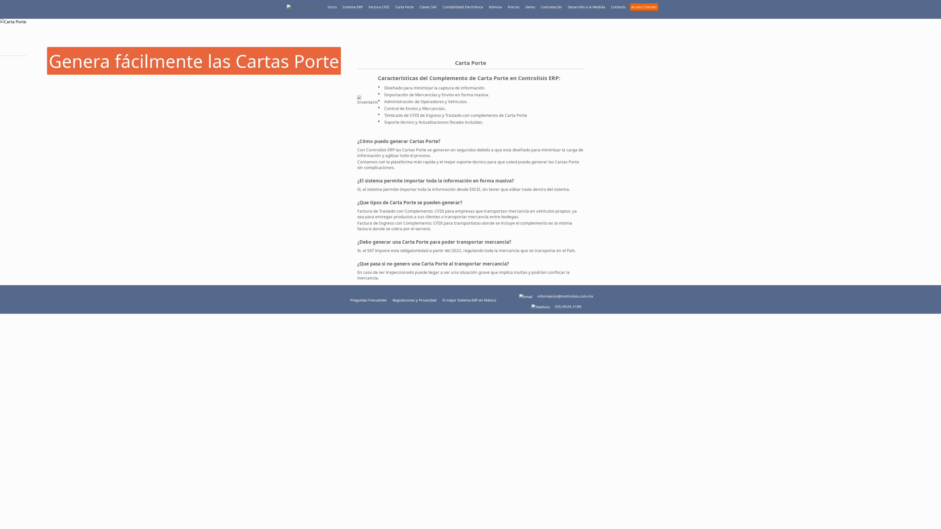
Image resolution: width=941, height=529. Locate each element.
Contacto (618, 7)
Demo (530, 7)
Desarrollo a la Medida (586, 7)
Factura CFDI (379, 7)
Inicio (332, 7)
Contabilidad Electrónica (463, 7)
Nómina (495, 7)
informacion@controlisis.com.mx (565, 296)
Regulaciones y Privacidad (414, 300)
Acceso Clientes (644, 7)
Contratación (551, 7)
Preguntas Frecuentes (368, 300)
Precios (514, 7)
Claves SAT (428, 7)
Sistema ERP (353, 7)
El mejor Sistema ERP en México (469, 300)
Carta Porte (404, 7)
